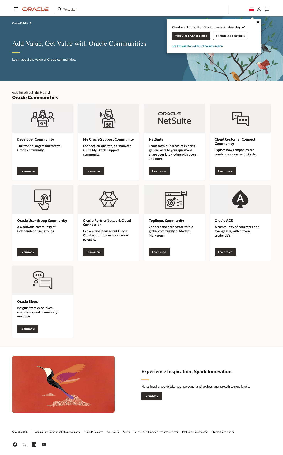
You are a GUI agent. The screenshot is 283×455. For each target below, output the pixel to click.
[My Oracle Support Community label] (108, 118)
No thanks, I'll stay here (230, 35)
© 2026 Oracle (19, 431)
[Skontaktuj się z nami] (267, 9)
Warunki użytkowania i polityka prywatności (57, 431)
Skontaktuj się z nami (223, 431)
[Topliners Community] (174, 199)
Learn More (152, 396)
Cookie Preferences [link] (93, 431)
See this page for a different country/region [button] (197, 46)
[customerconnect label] (240, 118)
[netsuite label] (174, 118)
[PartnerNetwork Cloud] (108, 199)
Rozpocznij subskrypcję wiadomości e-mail (156, 431)
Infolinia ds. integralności (195, 431)
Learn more (28, 171)
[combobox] (141, 9)
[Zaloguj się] (259, 9)
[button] (16, 9)
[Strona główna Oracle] (35, 9)
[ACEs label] (240, 199)
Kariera (126, 431)
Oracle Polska (20, 23)
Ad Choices (113, 431)
